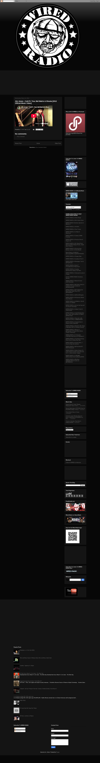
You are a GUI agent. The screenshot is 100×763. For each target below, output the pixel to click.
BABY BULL (23, 700)
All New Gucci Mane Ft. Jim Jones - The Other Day (31, 673)
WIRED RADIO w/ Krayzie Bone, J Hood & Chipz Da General (74, 343)
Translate (77, 209)
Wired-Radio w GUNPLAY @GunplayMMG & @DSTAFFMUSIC (75, 253)
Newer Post (18, 143)
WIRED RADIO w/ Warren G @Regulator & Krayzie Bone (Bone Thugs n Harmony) (74, 331)
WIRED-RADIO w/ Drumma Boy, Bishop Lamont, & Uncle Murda (74, 249)
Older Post (58, 143)
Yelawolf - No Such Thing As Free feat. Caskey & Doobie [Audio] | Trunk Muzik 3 (38, 688)
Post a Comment (21, 136)
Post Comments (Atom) (41, 147)
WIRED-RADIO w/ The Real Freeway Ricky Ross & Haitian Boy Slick (75, 339)
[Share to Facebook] (41, 129)
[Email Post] (33, 129)
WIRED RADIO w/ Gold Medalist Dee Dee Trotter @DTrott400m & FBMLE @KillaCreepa (75, 314)
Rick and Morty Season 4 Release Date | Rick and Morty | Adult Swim (36, 657)
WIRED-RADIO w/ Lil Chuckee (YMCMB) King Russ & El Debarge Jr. (75, 335)
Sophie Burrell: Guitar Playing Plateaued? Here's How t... (73, 405)
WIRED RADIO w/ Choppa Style (73, 256)
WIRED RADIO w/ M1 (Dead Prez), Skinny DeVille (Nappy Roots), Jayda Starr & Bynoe (75, 245)
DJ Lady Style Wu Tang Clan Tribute (28, 708)
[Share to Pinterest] (42, 129)
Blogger (57, 752)
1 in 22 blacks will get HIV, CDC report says (24, 696)
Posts (69, 394)
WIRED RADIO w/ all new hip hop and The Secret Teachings (75, 306)
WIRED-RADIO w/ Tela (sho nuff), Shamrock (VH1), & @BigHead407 (74, 319)
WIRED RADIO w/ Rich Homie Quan (75, 220)
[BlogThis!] (38, 129)
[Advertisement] (50, 81)
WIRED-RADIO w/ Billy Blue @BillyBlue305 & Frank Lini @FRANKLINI (72, 361)
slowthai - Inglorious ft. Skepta (27, 665)
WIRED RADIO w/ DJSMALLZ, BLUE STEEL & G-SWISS (75, 302)
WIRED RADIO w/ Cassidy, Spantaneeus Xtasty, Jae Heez (73, 269)
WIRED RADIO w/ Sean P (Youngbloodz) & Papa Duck (73, 266)
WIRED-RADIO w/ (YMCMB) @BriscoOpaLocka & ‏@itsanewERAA (75, 356)
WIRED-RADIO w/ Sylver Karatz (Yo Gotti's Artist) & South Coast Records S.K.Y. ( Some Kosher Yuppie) (75, 352)
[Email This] (36, 129)
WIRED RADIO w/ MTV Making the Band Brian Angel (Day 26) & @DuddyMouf (74, 291)
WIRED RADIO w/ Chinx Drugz (73, 217)
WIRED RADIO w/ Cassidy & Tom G (74, 258)
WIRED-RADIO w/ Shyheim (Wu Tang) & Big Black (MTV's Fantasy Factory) (75, 326)
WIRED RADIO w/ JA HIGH (72, 226)
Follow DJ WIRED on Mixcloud (73, 462)
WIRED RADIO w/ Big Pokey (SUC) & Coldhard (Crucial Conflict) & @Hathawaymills (75, 286)
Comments (70, 396)
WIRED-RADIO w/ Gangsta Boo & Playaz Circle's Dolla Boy (74, 322)
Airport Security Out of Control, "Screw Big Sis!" (31, 681)
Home (38, 143)
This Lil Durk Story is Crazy (72, 412)
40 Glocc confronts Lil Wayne (26, 715)
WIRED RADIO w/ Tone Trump (73, 229)
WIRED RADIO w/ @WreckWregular (75, 295)
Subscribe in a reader (71, 437)
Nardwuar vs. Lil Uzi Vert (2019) (27, 650)
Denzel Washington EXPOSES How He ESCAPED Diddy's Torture (75, 409)
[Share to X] (39, 129)
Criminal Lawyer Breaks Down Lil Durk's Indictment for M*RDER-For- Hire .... (74, 417)
